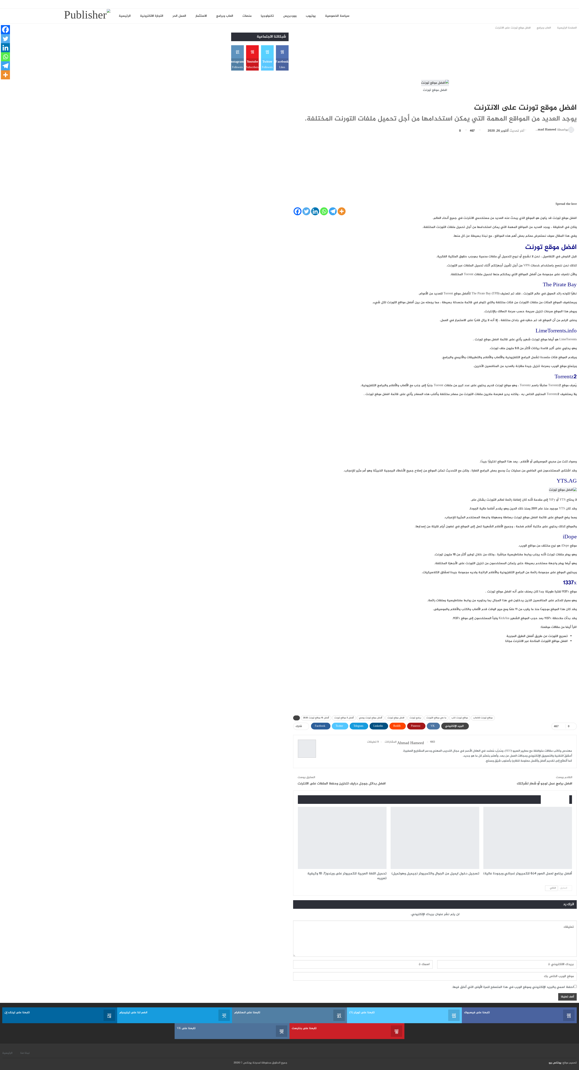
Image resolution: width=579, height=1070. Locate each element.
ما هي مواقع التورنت (436, 718)
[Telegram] (333, 211)
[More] (342, 211)
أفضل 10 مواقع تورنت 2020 (316, 718)
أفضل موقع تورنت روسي (370, 718)
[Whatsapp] (324, 211)
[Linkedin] (315, 211)
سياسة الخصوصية (337, 16)
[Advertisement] (494, 55)
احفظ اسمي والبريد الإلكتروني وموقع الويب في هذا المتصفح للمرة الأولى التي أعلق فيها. (513, 987)
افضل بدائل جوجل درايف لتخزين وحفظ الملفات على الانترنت (342, 783)
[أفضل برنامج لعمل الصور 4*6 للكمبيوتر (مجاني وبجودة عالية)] (527, 838)
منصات (247, 16)
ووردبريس (290, 16)
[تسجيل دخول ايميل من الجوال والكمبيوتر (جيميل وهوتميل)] (435, 838)
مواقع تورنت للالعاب (483, 718)
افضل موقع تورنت (395, 718)
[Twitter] (306, 211)
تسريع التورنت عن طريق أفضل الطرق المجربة (537, 636)
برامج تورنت (415, 718)
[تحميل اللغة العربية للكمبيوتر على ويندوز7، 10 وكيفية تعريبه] (342, 838)
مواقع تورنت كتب (459, 718)
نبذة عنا (25, 1053)
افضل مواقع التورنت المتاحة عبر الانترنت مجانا (536, 641)
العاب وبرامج (224, 16)
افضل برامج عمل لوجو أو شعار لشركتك (544, 783)
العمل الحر (179, 16)
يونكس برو (555, 1063)
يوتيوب (311, 16)
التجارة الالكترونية (151, 16)
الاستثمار (201, 16)
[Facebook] (297, 211)
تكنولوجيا (267, 16)
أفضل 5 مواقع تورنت (344, 718)
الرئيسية (125, 16)
